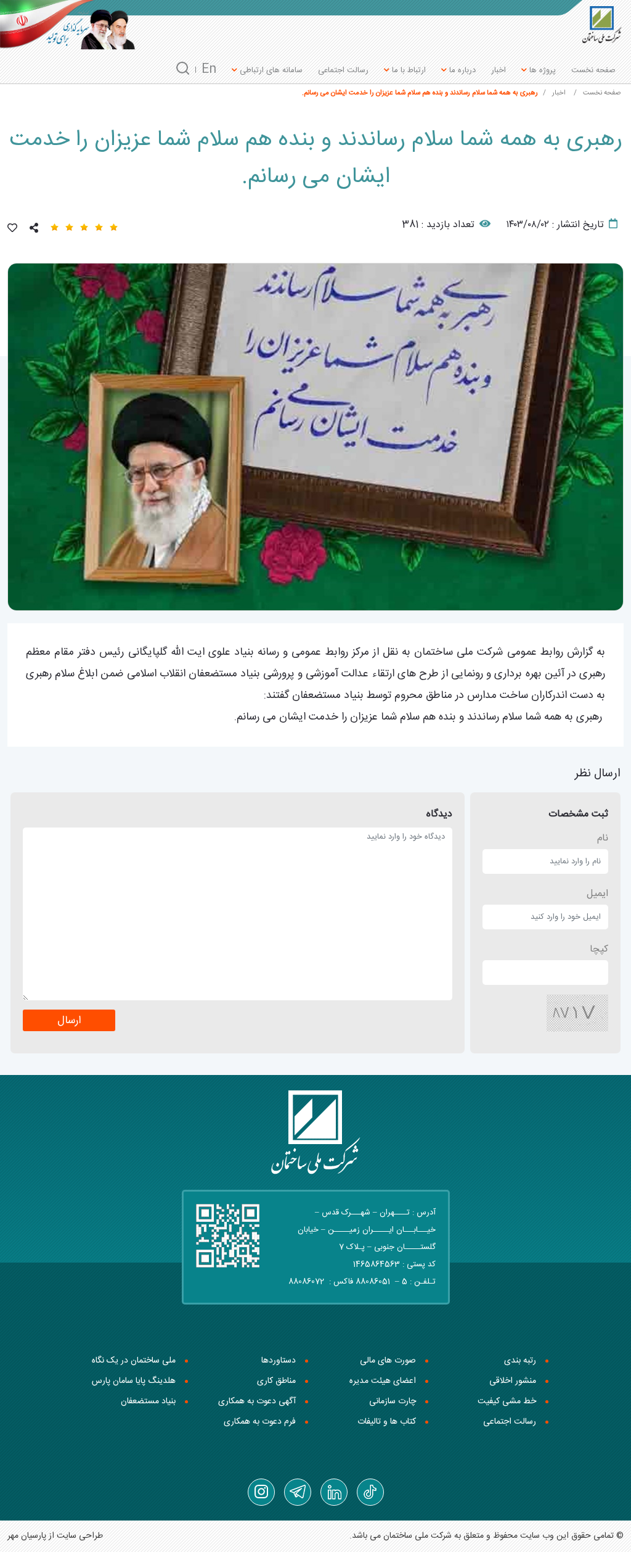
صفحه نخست (593, 70)
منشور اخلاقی (512, 1381)
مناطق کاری (276, 1381)
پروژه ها (541, 70)
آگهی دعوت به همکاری (257, 1401)
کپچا (599, 949)
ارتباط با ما (407, 70)
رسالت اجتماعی (343, 70)
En (209, 69)
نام (602, 838)
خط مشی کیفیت (507, 1401)
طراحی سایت (80, 1536)
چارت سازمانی (392, 1401)
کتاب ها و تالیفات (386, 1421)
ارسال (69, 1021)
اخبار (498, 70)
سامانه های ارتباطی (270, 70)
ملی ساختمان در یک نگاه (134, 1360)
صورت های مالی (388, 1360)
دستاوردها (278, 1360)
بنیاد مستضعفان (148, 1401)
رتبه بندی (520, 1360)
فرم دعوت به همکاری (260, 1421)
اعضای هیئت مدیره (382, 1381)
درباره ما (461, 70)
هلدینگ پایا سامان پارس (134, 1381)
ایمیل (597, 894)
